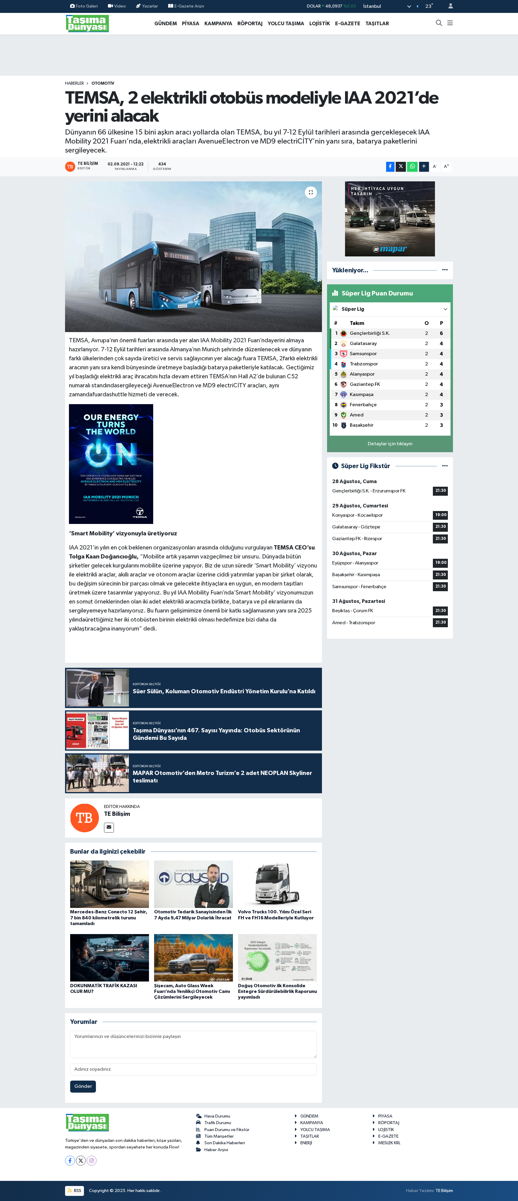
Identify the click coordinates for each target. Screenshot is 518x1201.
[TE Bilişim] (84, 817)
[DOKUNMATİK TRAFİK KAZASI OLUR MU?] (109, 957)
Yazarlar (150, 6)
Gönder (83, 1086)
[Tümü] (445, 270)
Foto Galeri (87, 6)
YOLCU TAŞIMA (286, 23)
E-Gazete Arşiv (189, 6)
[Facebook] (70, 1161)
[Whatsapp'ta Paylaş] (412, 167)
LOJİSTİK (319, 23)
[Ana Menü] (450, 24)
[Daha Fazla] (424, 167)
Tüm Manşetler (219, 1136)
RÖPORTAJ (250, 23)
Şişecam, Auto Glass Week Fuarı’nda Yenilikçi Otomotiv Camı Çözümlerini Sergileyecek (192, 991)
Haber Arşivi (216, 1150)
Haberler (74, 83)
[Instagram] (92, 1161)
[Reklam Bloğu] (390, 218)
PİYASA (190, 23)
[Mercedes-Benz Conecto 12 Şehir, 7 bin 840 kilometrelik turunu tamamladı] (109, 884)
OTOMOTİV (102, 83)
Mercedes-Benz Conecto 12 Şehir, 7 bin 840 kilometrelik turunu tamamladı (108, 917)
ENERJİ (306, 1143)
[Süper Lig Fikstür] (445, 466)
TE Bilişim (117, 814)
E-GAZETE (347, 23)
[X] (81, 1161)
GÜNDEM (165, 23)
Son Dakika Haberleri (224, 1143)
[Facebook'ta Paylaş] (390, 167)
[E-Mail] (109, 828)
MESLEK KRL (389, 1143)
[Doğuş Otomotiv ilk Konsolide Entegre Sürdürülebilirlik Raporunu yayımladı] (277, 957)
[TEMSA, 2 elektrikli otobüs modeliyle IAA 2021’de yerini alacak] (193, 256)
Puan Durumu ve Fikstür (226, 1129)
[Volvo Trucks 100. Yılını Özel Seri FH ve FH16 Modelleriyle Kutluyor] (277, 884)
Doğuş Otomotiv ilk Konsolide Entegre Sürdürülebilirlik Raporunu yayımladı (277, 991)
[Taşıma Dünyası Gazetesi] (87, 23)
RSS (77, 1190)
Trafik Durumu (217, 1123)
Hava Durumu (217, 1116)
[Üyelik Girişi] (448, 6)
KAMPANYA (218, 23)
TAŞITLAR (377, 23)
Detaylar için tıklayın (390, 443)
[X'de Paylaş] (401, 167)
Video (120, 6)
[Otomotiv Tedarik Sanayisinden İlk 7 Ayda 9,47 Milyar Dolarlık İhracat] (193, 884)
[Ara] (439, 24)
